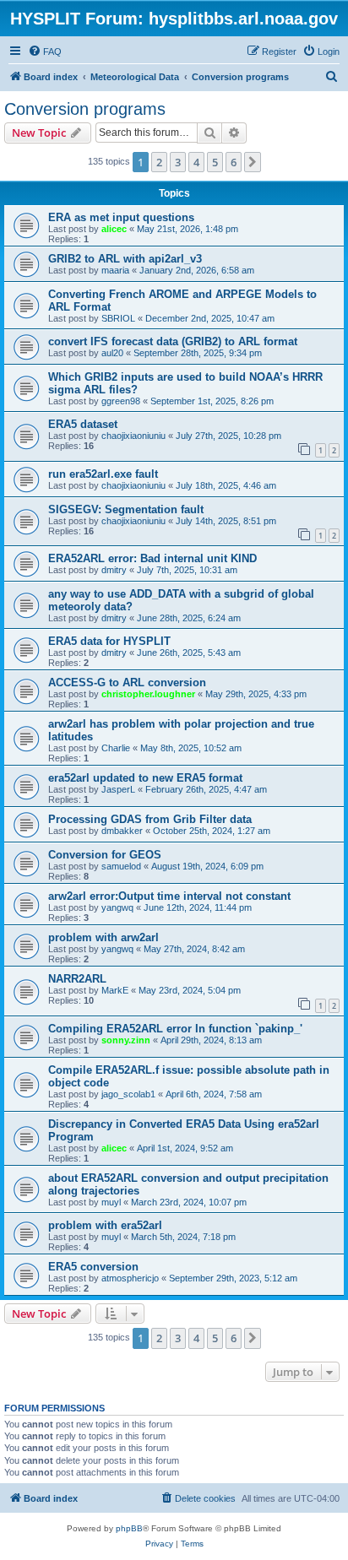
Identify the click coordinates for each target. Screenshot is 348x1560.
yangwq (117, 907)
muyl (111, 1202)
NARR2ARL (77, 978)
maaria (115, 270)
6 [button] (234, 162)
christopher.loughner (148, 694)
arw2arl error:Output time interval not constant (169, 896)
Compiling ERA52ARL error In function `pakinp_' (175, 1028)
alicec (114, 229)
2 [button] (159, 162)
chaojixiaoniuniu (133, 436)
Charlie (115, 748)
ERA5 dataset (82, 424)
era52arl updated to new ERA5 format (145, 778)
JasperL (118, 789)
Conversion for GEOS (104, 854)
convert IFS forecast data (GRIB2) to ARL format (172, 341)
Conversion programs (85, 109)
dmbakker (122, 831)
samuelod (121, 866)
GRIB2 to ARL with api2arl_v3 (125, 258)
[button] (252, 162)
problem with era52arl (105, 1225)
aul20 (112, 353)
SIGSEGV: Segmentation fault (126, 509)
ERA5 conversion (93, 1266)
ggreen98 (120, 401)
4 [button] (196, 162)
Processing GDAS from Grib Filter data (150, 819)
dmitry (114, 570)
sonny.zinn (125, 1040)
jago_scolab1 (128, 1094)
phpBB (129, 1528)
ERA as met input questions (121, 217)
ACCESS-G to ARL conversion (127, 682)
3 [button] (178, 162)
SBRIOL (118, 318)
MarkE (114, 990)
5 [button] (215, 162)
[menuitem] (45, 51)
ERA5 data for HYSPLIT (109, 641)
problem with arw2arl (103, 937)
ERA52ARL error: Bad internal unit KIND (152, 558)
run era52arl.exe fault (103, 474)
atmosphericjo (130, 1278)
